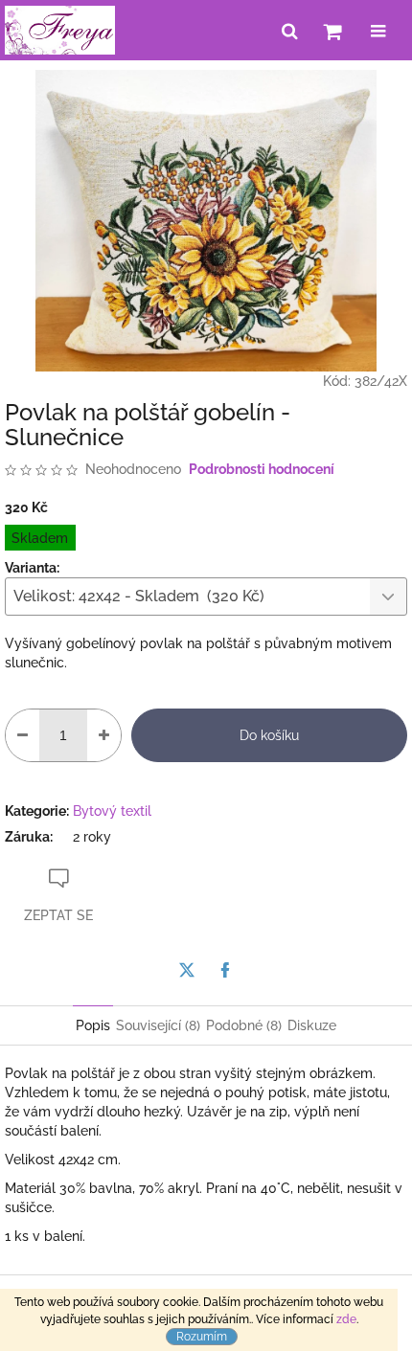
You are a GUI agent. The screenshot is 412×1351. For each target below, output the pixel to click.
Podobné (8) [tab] (244, 1025)
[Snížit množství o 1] (22, 735)
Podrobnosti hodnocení (261, 469)
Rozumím (201, 1336)
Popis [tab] (93, 1025)
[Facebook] (225, 970)
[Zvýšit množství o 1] (104, 735)
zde (346, 1319)
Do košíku (269, 735)
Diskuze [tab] (311, 1025)
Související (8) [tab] (158, 1025)
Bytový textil (112, 811)
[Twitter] (187, 970)
